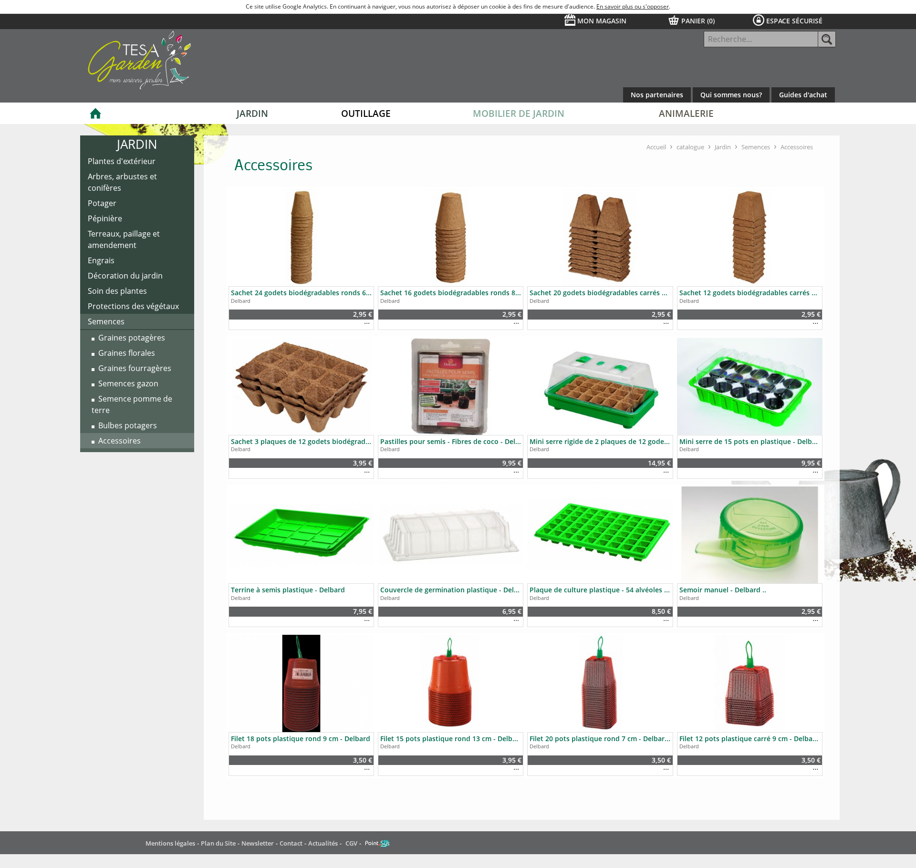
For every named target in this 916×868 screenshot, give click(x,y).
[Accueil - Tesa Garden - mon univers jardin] (202, 66)
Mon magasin (601, 20)
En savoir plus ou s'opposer (632, 6)
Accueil (656, 147)
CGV (351, 843)
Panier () (698, 20)
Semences (755, 147)
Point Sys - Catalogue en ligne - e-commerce (377, 843)
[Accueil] (95, 113)
